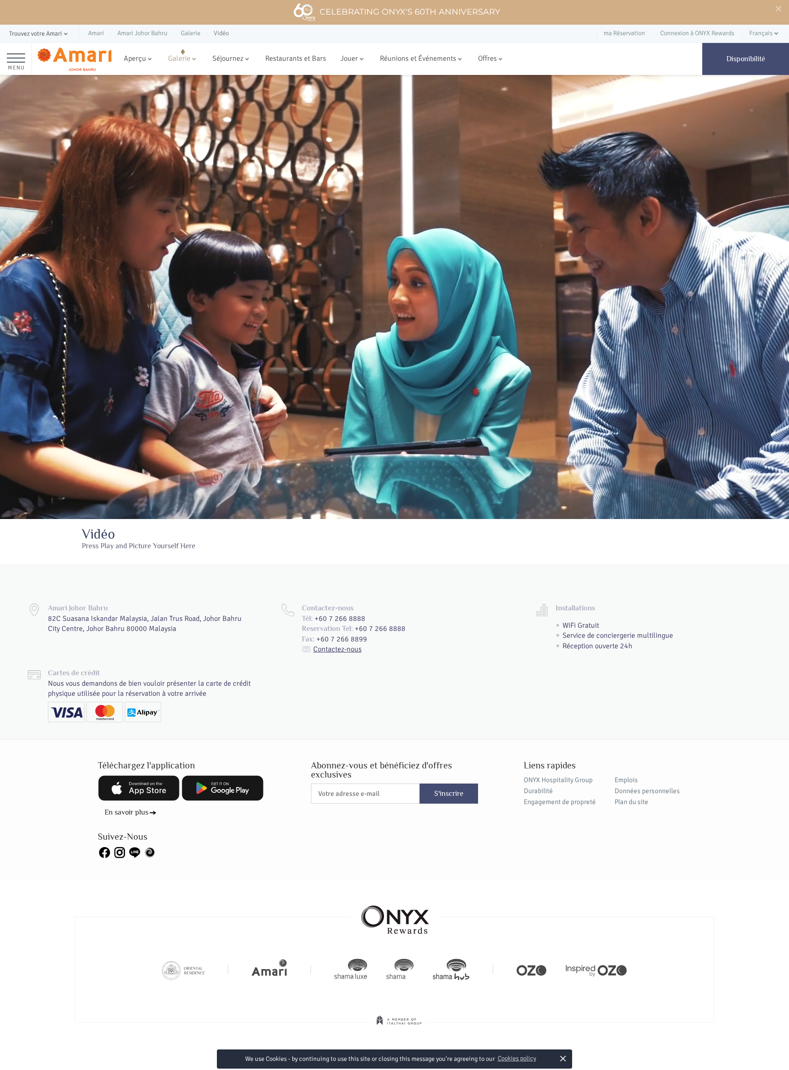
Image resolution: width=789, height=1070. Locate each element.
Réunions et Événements (418, 58)
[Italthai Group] (399, 1026)
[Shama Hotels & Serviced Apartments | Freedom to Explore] (400, 969)
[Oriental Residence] (183, 969)
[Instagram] (119, 852)
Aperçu (135, 58)
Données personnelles (647, 791)
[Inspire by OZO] (596, 969)
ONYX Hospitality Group (558, 780)
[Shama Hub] (451, 969)
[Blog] (150, 852)
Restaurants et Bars (295, 58)
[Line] (135, 852)
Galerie (179, 58)
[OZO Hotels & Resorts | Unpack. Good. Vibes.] (531, 969)
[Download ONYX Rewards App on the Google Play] (222, 788)
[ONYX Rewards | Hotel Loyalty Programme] (395, 915)
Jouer (349, 58)
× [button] (563, 1058)
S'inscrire (448, 793)
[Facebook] (104, 852)
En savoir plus (126, 812)
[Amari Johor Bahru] (74, 59)
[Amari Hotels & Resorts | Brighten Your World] (269, 969)
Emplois (626, 780)
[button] (39, 34)
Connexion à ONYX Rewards (697, 33)
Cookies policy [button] (517, 1058)
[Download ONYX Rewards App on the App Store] (139, 788)
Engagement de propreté (560, 802)
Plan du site (631, 802)
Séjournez (227, 58)
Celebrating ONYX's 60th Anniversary (410, 12)
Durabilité (538, 791)
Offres (487, 58)
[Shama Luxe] (351, 969)
